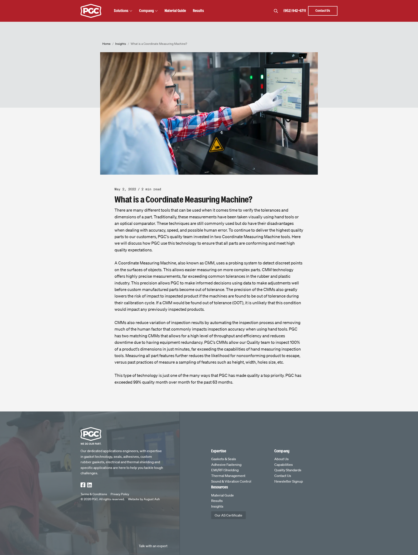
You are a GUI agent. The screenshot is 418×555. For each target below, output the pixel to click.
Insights (120, 44)
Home (106, 44)
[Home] (91, 11)
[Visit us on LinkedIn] (89, 485)
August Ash (152, 499)
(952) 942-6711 (294, 11)
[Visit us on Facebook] (83, 485)
